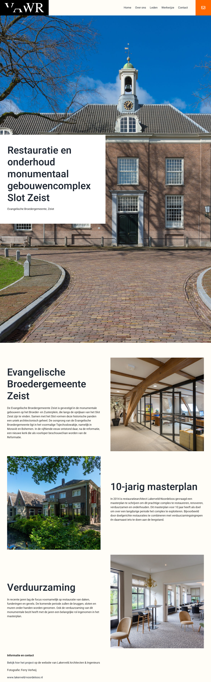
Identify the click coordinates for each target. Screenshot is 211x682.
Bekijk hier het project (20, 663)
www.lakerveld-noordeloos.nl (25, 677)
